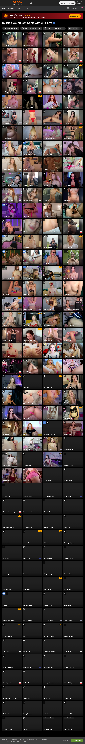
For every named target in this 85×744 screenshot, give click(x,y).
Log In (79, 3)
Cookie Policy (21, 741)
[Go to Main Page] (17, 3)
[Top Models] (31, 3)
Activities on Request (54, 28)
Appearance (11, 28)
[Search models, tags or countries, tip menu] (82, 8)
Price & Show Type (31, 28)
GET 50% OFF (74, 16)
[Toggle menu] (3, 3)
